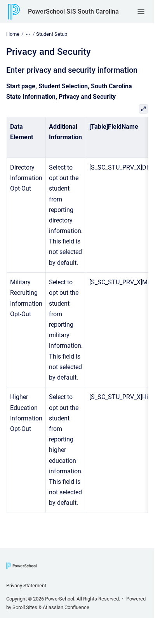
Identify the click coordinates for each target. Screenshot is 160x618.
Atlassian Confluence (66, 607)
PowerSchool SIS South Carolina (73, 11)
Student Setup (51, 34)
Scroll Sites (24, 607)
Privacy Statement (26, 585)
